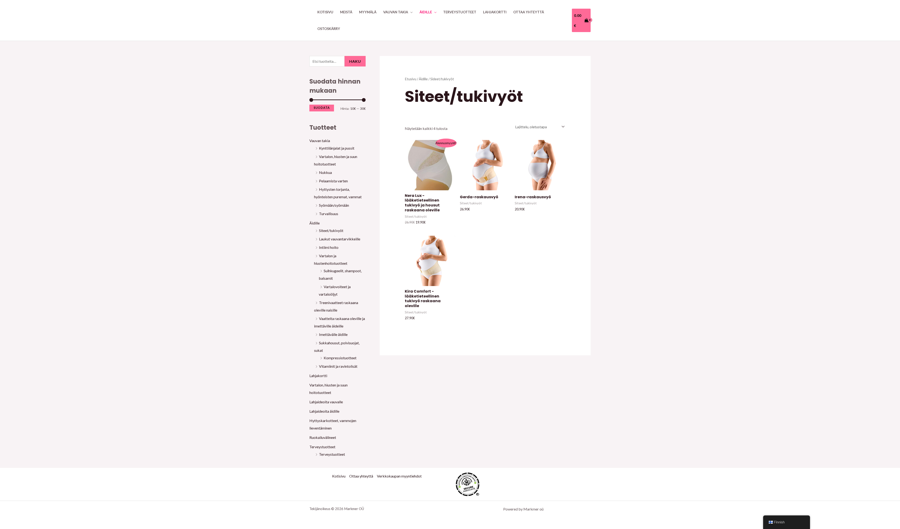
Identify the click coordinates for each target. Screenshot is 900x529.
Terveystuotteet (459, 12)
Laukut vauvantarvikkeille (339, 239)
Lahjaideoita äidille (324, 411)
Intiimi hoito (328, 247)
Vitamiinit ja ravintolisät (338, 366)
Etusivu (410, 79)
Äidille (426, 12)
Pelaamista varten (333, 181)
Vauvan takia (395, 12)
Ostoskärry (328, 29)
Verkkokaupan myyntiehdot (399, 476)
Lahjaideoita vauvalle (326, 402)
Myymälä (367, 12)
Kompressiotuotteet (340, 358)
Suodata (322, 108)
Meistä (346, 12)
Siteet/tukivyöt (331, 230)
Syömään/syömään (334, 205)
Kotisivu (325, 12)
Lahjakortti (494, 12)
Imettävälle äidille (333, 334)
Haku (355, 61)
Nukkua (325, 172)
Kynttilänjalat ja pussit (336, 148)
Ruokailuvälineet (322, 437)
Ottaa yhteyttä (528, 12)
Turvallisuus (328, 213)
